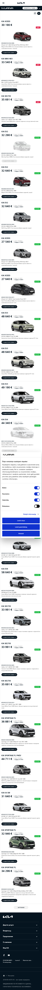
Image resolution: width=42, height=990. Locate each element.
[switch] (37, 493)
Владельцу (7, 931)
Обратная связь (27, 960)
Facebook (4, 955)
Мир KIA (6, 948)
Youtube (9, 955)
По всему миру (7, 962)
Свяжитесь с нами (29, 8)
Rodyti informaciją (29, 514)
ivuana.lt (17, 960)
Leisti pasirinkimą (21, 527)
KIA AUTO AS (4, 976)
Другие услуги (8, 925)
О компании (7, 942)
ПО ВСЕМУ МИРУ (7, 960)
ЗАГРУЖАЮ (21, 907)
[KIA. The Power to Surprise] (8, 916)
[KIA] (21, 3)
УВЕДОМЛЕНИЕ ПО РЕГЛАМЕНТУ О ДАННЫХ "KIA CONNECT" (17, 984)
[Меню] (3, 3)
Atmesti (21, 533)
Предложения (8, 936)
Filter (39, 13)
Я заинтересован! (9, 52)
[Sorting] (35, 13)
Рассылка (11, 975)
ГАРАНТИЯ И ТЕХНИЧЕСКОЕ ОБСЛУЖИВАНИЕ (17, 986)
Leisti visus (21, 520)
